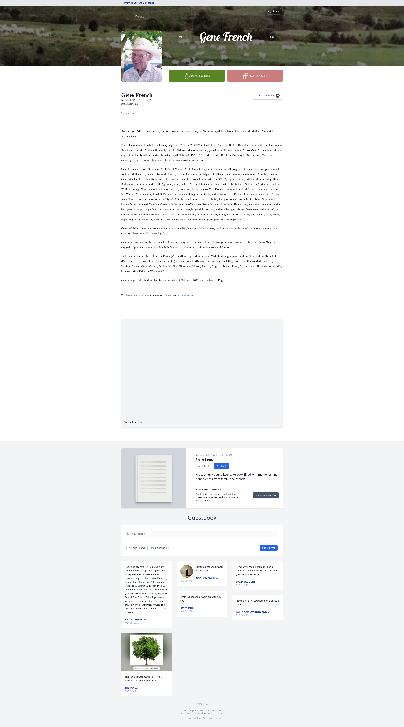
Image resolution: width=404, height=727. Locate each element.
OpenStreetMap (205, 718)
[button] (146, 652)
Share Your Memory (265, 495)
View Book (204, 465)
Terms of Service (210, 713)
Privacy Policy (193, 713)
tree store (187, 295)
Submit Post (268, 547)
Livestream (127, 113)
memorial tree (141, 295)
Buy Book (221, 465)
